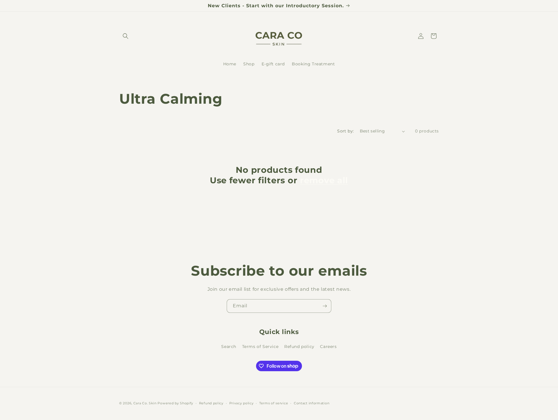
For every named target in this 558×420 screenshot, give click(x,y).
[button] (125, 36)
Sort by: (345, 131)
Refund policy (299, 346)
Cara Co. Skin (145, 403)
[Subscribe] (324, 306)
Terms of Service (260, 346)
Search (228, 346)
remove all (324, 180)
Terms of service (273, 403)
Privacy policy (241, 403)
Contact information (311, 403)
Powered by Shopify (175, 403)
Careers (328, 346)
